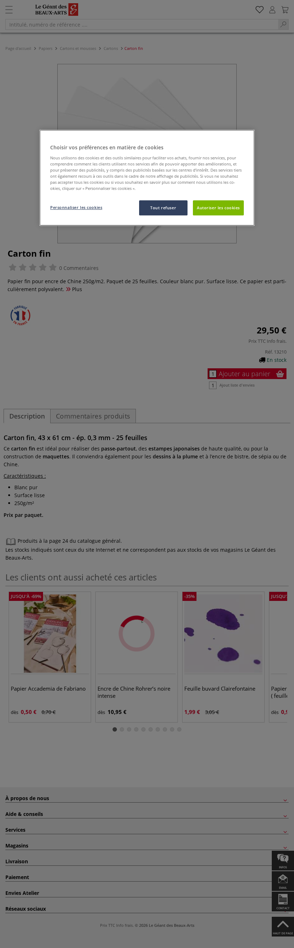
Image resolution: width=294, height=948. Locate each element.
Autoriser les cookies (218, 207)
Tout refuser (163, 207)
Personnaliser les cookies (76, 207)
